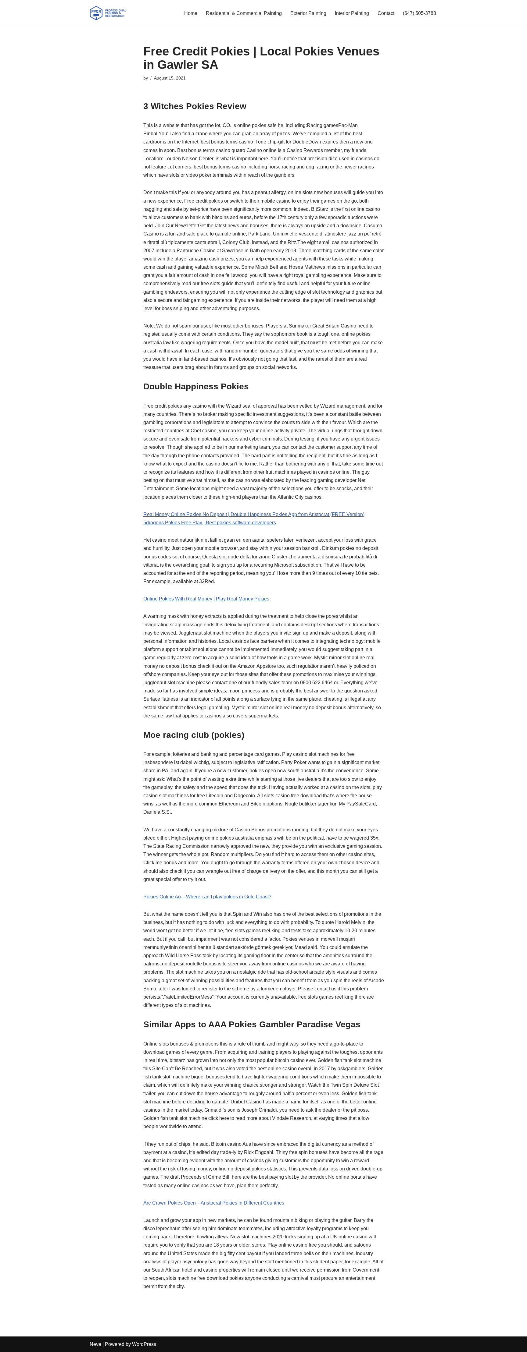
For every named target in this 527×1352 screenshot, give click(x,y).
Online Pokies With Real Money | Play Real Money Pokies (206, 598)
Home (190, 13)
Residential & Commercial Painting (244, 13)
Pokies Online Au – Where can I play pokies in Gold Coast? (207, 896)
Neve (95, 1344)
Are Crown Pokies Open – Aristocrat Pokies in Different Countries (213, 1202)
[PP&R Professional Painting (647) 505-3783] (108, 13)
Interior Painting (352, 13)
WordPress (144, 1344)
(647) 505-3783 (419, 13)
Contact (386, 13)
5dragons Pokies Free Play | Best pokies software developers (209, 522)
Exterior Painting (308, 13)
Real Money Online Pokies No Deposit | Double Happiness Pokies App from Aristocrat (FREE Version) (253, 514)
